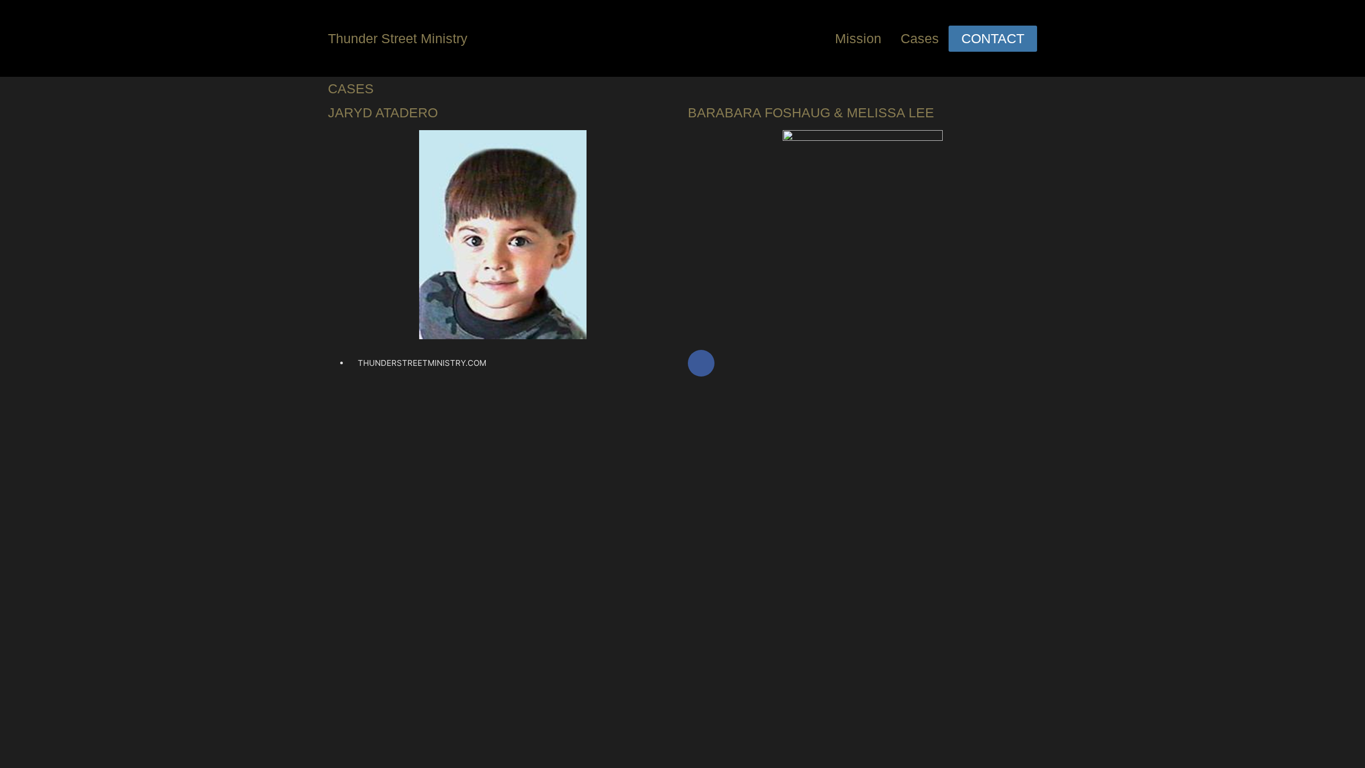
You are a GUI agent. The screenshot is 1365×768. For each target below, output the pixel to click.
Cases (920, 38)
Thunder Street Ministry (398, 38)
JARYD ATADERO (383, 112)
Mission (858, 38)
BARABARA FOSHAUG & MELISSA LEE (811, 112)
